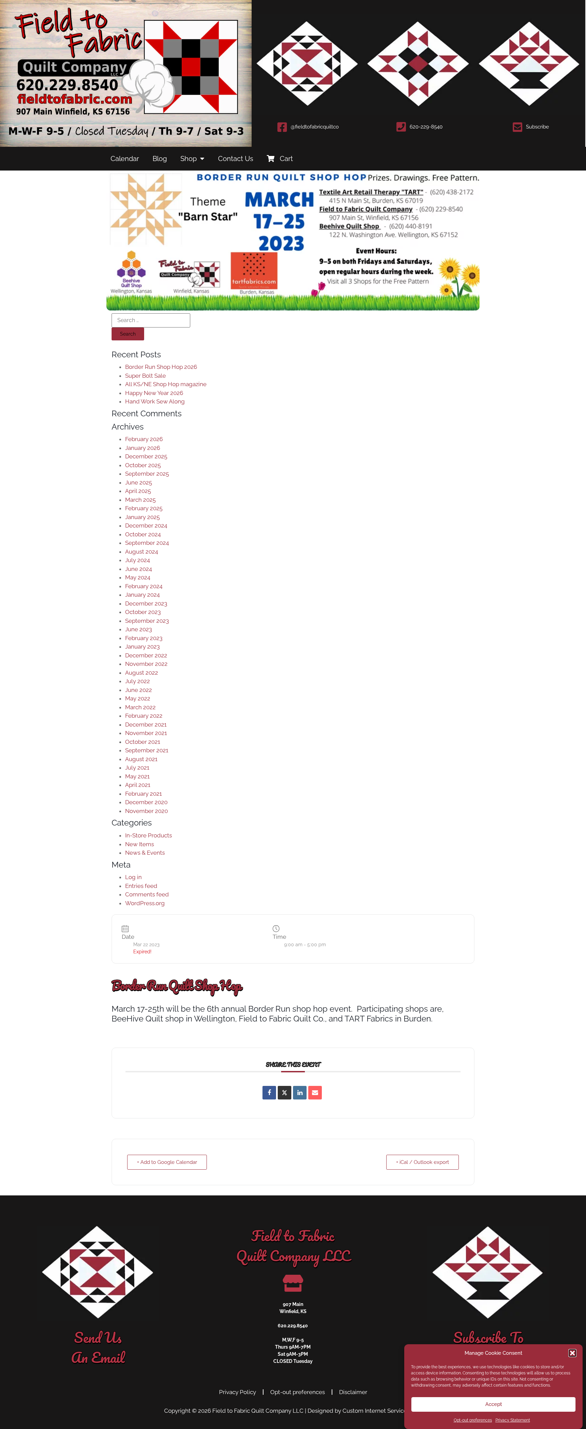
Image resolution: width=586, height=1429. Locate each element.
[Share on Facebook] (269, 1092)
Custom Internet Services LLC (382, 1410)
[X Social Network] (284, 1092)
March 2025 (140, 499)
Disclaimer (353, 1392)
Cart (286, 159)
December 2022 (146, 655)
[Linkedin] (300, 1092)
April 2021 (137, 784)
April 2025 (138, 491)
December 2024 (146, 525)
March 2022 (140, 707)
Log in (133, 877)
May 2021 (137, 776)
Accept (493, 1404)
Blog (160, 159)
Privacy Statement (512, 1420)
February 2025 (143, 508)
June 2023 (138, 629)
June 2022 (138, 690)
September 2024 (147, 542)
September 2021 (146, 750)
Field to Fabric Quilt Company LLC (258, 1410)
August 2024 (141, 551)
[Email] (315, 1092)
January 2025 (142, 517)
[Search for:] (151, 320)
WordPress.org (145, 903)
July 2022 (137, 681)
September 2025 (147, 473)
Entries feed (141, 885)
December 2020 (146, 802)
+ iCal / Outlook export (422, 1162)
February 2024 (143, 586)
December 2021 (146, 724)
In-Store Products (148, 835)
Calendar (125, 159)
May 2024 (137, 577)
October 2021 (142, 741)
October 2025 (143, 465)
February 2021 (143, 793)
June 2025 (138, 482)
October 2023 (143, 612)
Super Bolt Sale (145, 375)
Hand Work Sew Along (155, 401)
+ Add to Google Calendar (167, 1162)
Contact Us (235, 159)
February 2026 (144, 439)
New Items (139, 844)
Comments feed (147, 894)
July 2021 (137, 767)
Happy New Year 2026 (154, 393)
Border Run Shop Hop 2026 (161, 366)
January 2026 (142, 447)
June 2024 (138, 568)
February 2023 (143, 638)
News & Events (145, 852)
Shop (188, 159)
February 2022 (143, 715)
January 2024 (142, 594)
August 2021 (141, 759)
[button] (572, 1353)
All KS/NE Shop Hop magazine (166, 384)
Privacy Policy (237, 1392)
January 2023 (142, 646)
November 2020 (146, 811)
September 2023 (147, 620)
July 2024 (137, 560)
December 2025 (146, 456)
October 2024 (143, 534)
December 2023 (146, 603)
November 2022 (146, 663)
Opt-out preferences (473, 1420)
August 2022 (141, 672)
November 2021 (146, 733)
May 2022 (137, 698)
